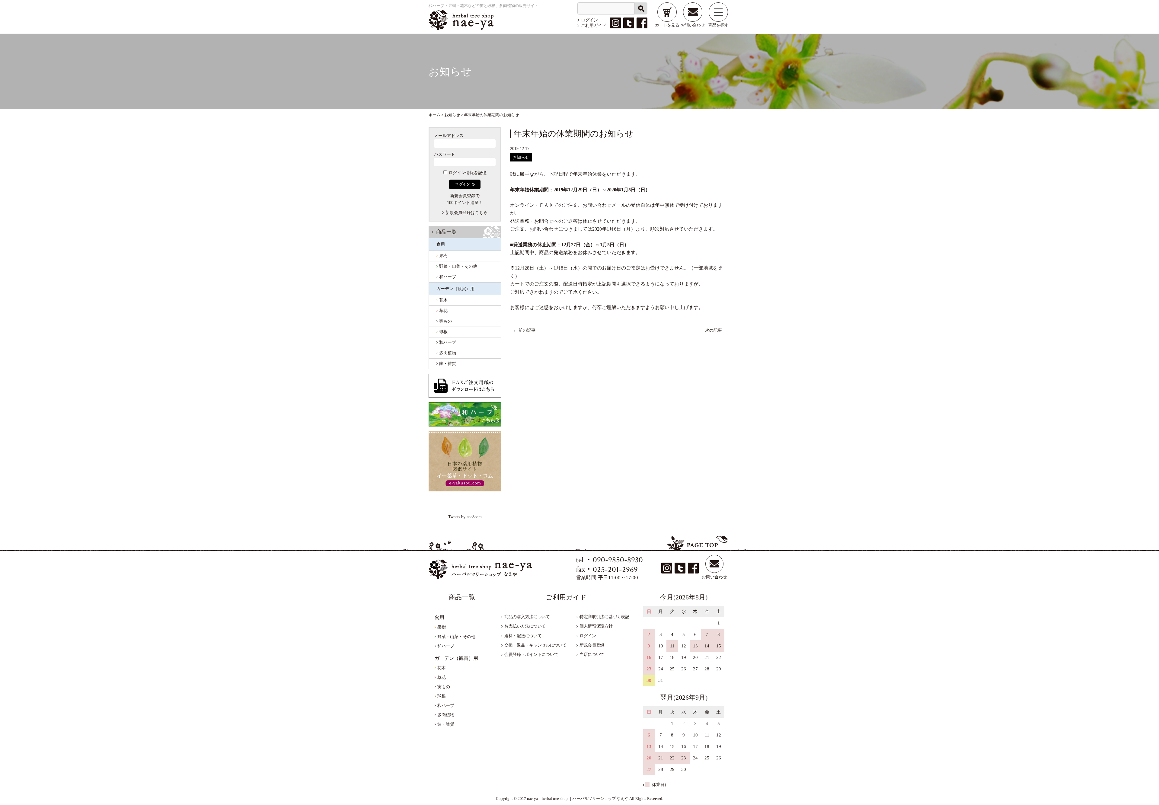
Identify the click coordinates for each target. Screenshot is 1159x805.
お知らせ (520, 157)
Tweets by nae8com (465, 517)
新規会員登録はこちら (466, 212)
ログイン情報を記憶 (467, 173)
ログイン (589, 20)
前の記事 (524, 330)
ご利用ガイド (593, 25)
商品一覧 (446, 232)
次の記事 (716, 330)
